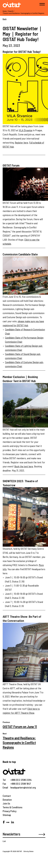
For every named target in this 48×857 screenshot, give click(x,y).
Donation (7, 799)
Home (5, 11)
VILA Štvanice (25, 130)
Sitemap (7, 814)
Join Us (6, 803)
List (4, 841)
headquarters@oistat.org (23, 787)
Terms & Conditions (12, 807)
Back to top (9, 761)
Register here (21, 142)
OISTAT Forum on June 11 (20, 726)
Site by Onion (28, 851)
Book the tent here (23, 466)
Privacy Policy (9, 811)
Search (10, 11)
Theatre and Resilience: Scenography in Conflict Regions (23, 13)
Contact (7, 795)
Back (5, 19)
